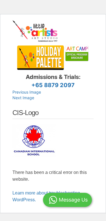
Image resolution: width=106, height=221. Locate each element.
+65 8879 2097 (53, 85)
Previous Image (26, 92)
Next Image (23, 97)
